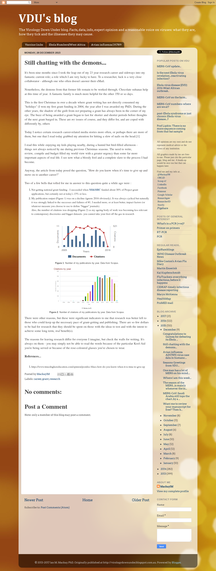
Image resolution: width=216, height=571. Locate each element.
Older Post (140, 500)
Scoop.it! (162, 181)
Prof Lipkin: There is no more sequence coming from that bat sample (171, 128)
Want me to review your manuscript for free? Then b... (177, 406)
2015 (164, 325)
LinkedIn (162, 184)
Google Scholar (165, 194)
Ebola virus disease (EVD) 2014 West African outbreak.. (172, 88)
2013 (164, 473)
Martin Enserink (167, 268)
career (37, 378)
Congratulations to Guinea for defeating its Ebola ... (177, 336)
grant (45, 378)
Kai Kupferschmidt (168, 272)
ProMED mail (165, 302)
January (169, 463)
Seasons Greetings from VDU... (174, 364)
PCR (159, 236)
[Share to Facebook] (68, 374)
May (166, 444)
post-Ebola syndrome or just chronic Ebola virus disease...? (174, 116)
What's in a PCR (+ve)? (170, 223)
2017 (164, 316)
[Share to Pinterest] (72, 374)
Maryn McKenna (167, 294)
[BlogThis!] (62, 374)
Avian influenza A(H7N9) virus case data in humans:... (176, 355)
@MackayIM (164, 174)
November (170, 415)
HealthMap (164, 298)
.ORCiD (161, 177)
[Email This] (59, 374)
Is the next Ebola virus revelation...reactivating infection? (171, 75)
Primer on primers (168, 228)
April (167, 448)
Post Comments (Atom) (55, 507)
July (166, 434)
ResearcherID (164, 201)
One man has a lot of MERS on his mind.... (176, 372)
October (169, 420)
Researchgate (164, 198)
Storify (161, 205)
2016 (164, 320)
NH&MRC (95, 189)
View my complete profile (173, 491)
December (170, 329)
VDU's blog (48, 19)
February (170, 458)
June (167, 439)
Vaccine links (34, 44)
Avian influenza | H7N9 (106, 44)
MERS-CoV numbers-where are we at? (174, 105)
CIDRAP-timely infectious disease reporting (173, 288)
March (168, 453)
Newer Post (33, 500)
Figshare (162, 208)
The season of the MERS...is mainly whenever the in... (175, 385)
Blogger (176, 562)
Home (88, 500)
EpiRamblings (165, 249)
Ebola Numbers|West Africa (67, 44)
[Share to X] (65, 374)
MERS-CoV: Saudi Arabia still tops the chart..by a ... (176, 396)
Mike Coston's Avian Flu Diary (172, 263)
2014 (164, 469)
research (55, 378)
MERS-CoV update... (169, 66)
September (171, 425)
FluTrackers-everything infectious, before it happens (172, 279)
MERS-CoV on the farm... (172, 97)
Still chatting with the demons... (176, 346)
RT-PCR (162, 232)
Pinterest (162, 191)
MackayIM (166, 486)
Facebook (162, 187)
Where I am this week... (177, 377)
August (168, 429)
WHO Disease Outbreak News (171, 255)
